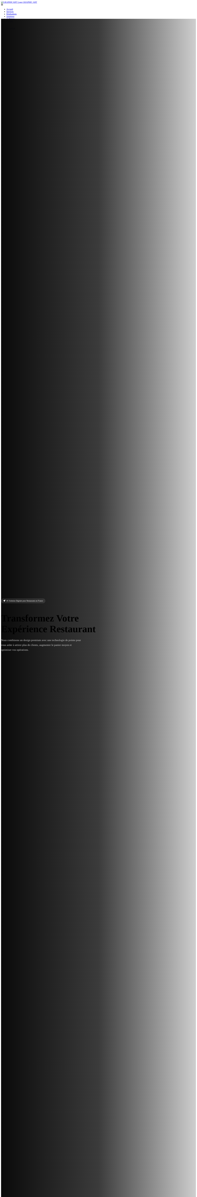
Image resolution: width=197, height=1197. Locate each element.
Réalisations (11, 14)
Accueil (9, 9)
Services (10, 11)
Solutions (10, 16)
